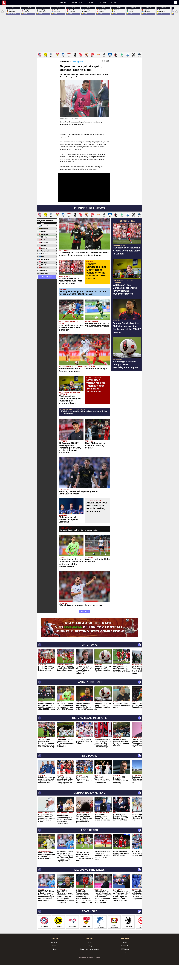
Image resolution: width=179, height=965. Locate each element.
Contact (54, 946)
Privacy (89, 946)
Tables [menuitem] (89, 3)
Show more (84, 611)
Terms (89, 942)
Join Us (54, 949)
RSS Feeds (125, 949)
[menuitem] (19, 3)
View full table (47, 277)
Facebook (124, 946)
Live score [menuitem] (76, 3)
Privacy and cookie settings (89, 949)
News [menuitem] (63, 3)
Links (125, 952)
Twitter (125, 942)
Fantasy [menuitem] (102, 3)
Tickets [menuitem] (115, 3)
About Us (54, 942)
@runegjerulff (78, 62)
